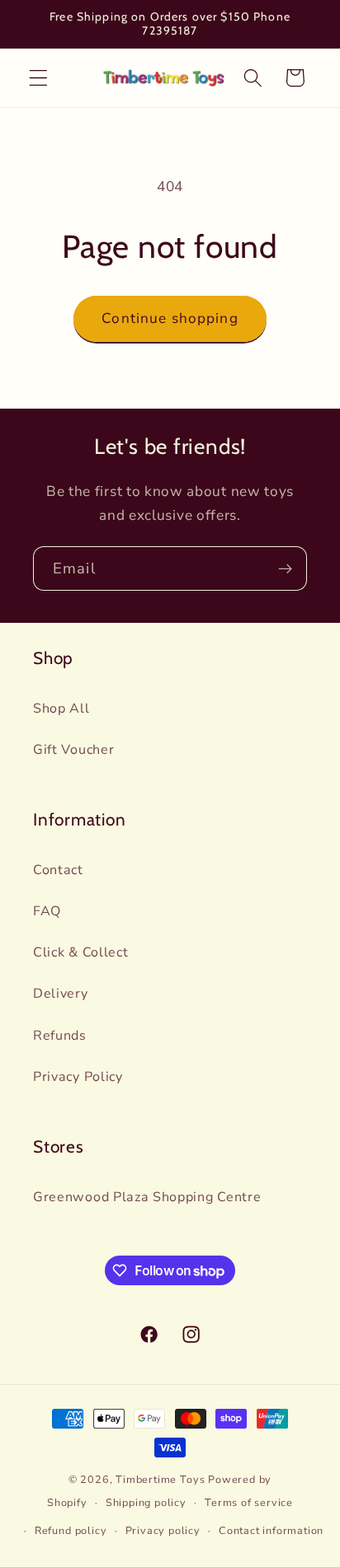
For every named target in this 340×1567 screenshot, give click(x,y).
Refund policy (70, 1530)
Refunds (60, 1036)
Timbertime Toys (160, 1479)
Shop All (61, 708)
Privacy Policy (78, 1077)
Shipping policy (146, 1502)
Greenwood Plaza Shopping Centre (147, 1197)
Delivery (60, 994)
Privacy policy (163, 1530)
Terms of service (249, 1502)
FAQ (47, 911)
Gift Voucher (73, 750)
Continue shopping (170, 318)
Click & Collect (80, 952)
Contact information (271, 1530)
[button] (38, 78)
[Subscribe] (285, 568)
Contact (58, 870)
